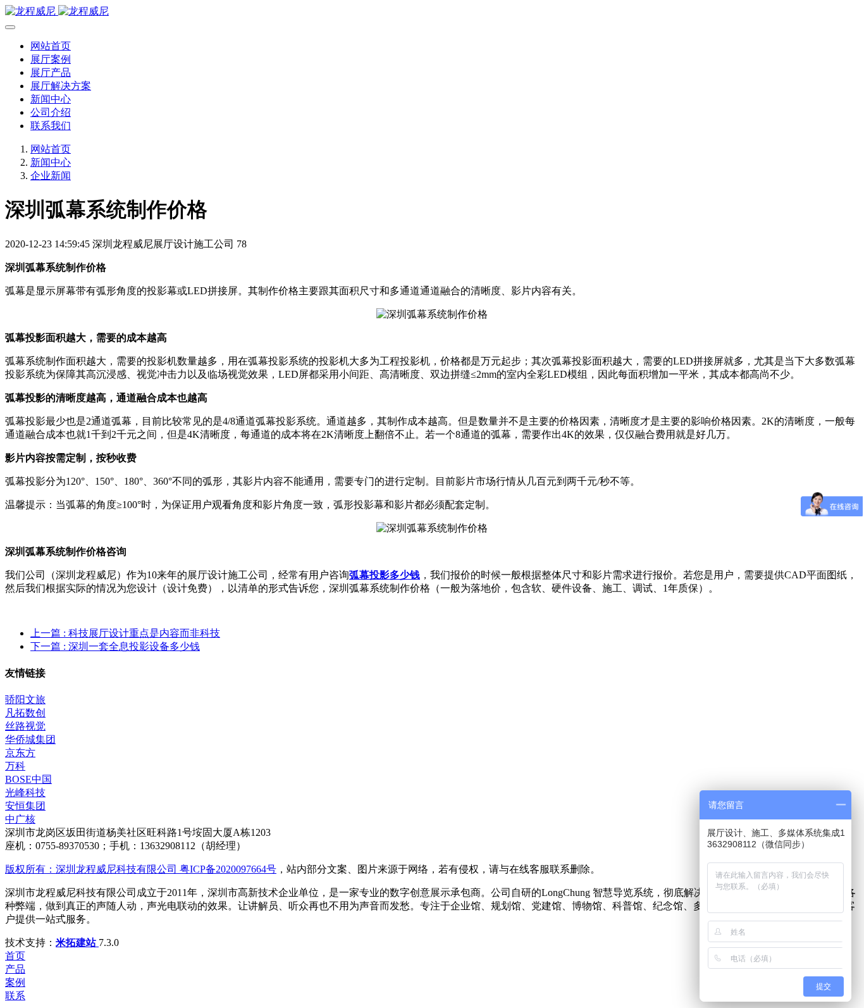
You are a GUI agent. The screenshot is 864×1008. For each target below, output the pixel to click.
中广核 (20, 819)
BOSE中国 (28, 779)
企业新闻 (50, 175)
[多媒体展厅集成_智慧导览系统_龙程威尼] (432, 11)
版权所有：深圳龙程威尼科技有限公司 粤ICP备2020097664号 (140, 869)
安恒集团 (25, 805)
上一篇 (125, 633)
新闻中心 (50, 162)
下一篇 (115, 646)
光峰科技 (25, 792)
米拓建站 (77, 942)
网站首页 (50, 45)
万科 (15, 766)
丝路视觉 (25, 726)
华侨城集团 (30, 739)
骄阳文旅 (25, 699)
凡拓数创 (25, 712)
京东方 (20, 752)
